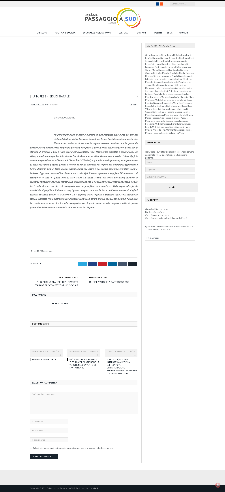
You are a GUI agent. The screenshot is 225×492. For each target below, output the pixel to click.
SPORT (170, 32)
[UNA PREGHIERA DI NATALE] (83, 67)
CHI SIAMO (42, 32)
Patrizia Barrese (41, 351)
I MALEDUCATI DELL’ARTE (44, 359)
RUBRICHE (183, 32)
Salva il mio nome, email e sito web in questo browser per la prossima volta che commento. (73, 448)
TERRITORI (140, 32)
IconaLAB (93, 488)
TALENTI (158, 32)
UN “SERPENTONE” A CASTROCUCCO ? (109, 282)
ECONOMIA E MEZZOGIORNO (97, 32)
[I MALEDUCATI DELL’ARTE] (46, 341)
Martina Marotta (117, 351)
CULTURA (123, 32)
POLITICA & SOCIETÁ (65, 32)
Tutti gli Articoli (152, 238)
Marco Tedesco (78, 351)
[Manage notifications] (217, 485)
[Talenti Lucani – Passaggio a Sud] (112, 17)
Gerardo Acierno (40, 105)
